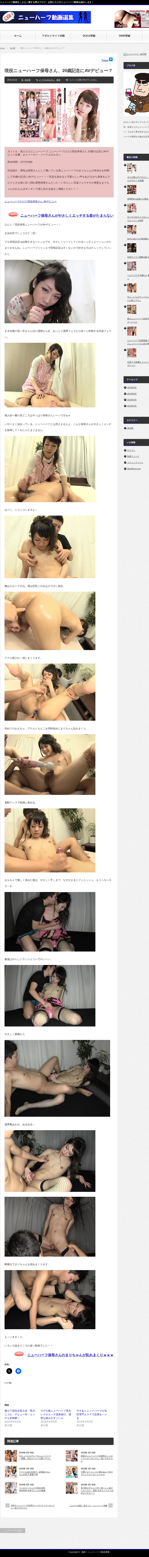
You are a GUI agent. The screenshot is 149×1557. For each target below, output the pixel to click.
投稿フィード (133, 456)
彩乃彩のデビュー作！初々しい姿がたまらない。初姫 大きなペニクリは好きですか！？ (97, 1490)
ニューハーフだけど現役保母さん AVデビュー (31, 201)
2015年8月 (132, 394)
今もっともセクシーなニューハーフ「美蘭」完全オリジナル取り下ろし (35, 1457)
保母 (58, 80)
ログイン (131, 450)
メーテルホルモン (47, 80)
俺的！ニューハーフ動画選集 (95, 1552)
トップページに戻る (13, 1530)
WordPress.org (134, 469)
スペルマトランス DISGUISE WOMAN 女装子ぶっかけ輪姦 (32, 1489)
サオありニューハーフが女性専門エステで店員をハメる (91, 1414)
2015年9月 (132, 387)
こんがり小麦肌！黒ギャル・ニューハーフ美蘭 (88, 1506)
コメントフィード (135, 462)
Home (2, 48)
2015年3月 (132, 406)
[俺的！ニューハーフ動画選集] (45, 22)
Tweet (104, 60)
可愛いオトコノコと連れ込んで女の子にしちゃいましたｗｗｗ (97, 1473)
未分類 (12, 48)
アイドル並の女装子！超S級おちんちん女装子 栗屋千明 (34, 1473)
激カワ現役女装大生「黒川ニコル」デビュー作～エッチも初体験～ (20, 1414)
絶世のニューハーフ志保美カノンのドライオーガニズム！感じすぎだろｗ (97, 1458)
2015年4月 (132, 400)
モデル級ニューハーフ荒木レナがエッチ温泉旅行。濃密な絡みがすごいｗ (56, 1414)
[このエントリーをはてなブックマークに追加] (111, 60)
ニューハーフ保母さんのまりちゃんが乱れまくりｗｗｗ (70, 1355)
